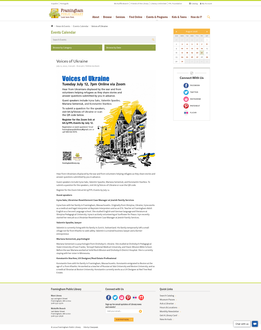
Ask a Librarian (167, 303)
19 (192, 52)
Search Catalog (167, 295)
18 (187, 52)
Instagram (195, 98)
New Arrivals (166, 319)
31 (182, 61)
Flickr (193, 112)
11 (187, 48)
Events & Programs (157, 17)
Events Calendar (80, 26)
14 (202, 48)
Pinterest (195, 105)
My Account (207, 3)
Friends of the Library (140, 3)
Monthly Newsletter (169, 311)
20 (197, 52)
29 (207, 57)
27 (197, 57)
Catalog (194, 3)
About (95, 17)
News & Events (63, 26)
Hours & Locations (168, 307)
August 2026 (192, 31)
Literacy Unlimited (158, 3)
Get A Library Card (168, 315)
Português (64, 3)
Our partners (122, 319)
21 (202, 52)
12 (192, 48)
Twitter (194, 92)
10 (182, 48)
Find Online (135, 17)
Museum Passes (167, 299)
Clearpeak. (94, 327)
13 (197, 48)
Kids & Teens (179, 17)
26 (192, 57)
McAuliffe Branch (121, 3)
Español (54, 3)
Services (120, 17)
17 (182, 52)
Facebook (195, 85)
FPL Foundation (175, 3)
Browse (107, 17)
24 (182, 57)
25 (187, 57)
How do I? (196, 17)
